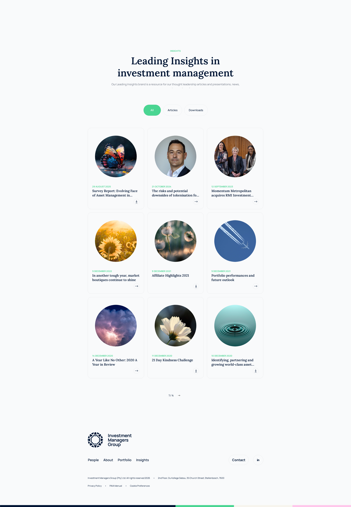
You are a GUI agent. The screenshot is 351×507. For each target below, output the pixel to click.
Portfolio (124, 460)
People (93, 460)
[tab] (152, 110)
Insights (142, 460)
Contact (238, 460)
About (108, 460)
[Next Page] (179, 395)
